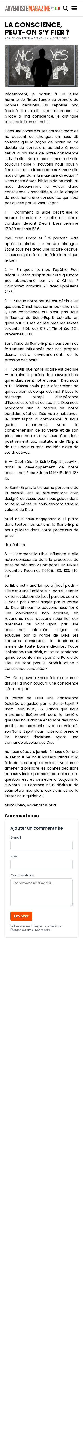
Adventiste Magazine (29, 38)
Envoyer (21, 916)
